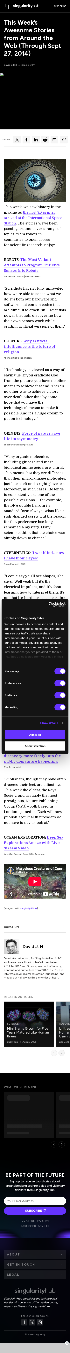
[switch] (60, 683)
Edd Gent (64, 1042)
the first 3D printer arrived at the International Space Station (33, 218)
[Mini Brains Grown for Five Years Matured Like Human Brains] (29, 1024)
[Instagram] (40, 1322)
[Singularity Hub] (26, 6)
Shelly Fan (12, 1042)
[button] (35, 1254)
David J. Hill (10, 65)
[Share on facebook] (26, 139)
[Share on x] (17, 139)
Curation (11, 927)
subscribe (59, 6)
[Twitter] (32, 1322)
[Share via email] (54, 139)
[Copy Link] (64, 139)
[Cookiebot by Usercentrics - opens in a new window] (49, 604)
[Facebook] (24, 1322)
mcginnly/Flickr (28, 908)
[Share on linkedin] (36, 139)
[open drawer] (7, 6)
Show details (49, 723)
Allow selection (35, 746)
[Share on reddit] (45, 139)
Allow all (35, 734)
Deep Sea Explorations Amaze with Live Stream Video (33, 842)
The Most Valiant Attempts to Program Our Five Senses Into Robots (32, 265)
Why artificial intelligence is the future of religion (29, 346)
